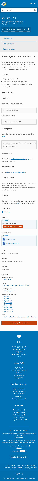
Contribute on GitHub (18, 391)
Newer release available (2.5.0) (12, 226)
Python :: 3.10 (8, 309)
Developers (7, 279)
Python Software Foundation (26, 443)
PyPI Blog (18, 368)
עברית (17, 469)
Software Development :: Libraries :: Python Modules (20, 317)
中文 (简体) (26, 467)
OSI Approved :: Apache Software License (16, 285)
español (13, 465)
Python (6, 296)
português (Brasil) (31, 465)
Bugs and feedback (19, 389)
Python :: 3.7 (8, 303)
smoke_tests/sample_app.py (20, 159)
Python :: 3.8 (8, 305)
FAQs (19, 357)
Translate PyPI (18, 394)
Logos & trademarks (19, 375)
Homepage (7, 212)
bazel (3, 136)
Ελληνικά (14, 467)
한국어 (29, 469)
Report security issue (19, 412)
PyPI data (5, 220)
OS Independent (9, 291)
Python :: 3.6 (8, 301)
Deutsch (20, 467)
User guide (18, 352)
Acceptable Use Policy (18, 420)
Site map (19, 448)
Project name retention (18, 354)
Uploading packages (18, 349)
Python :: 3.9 (8, 307)
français (19, 465)
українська (7, 467)
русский (12, 469)
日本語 (24, 465)
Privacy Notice (18, 417)
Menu (31, 3)
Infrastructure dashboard (18, 370)
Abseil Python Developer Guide (15, 172)
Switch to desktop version (19, 457)
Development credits (18, 399)
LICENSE (19, 203)
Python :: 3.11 (8, 311)
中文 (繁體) (34, 467)
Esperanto (23, 469)
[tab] (19, 38)
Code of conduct (18, 415)
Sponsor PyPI (19, 396)
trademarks (11, 443)
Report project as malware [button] (19, 323)
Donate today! (19, 437)
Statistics (19, 373)
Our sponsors (19, 378)
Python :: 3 (7, 299)
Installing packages (18, 347)
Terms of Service (18, 410)
